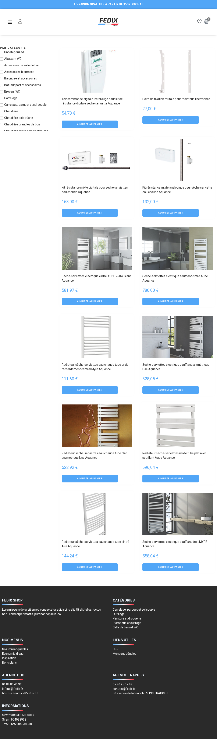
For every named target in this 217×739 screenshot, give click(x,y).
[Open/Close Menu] (10, 22)
